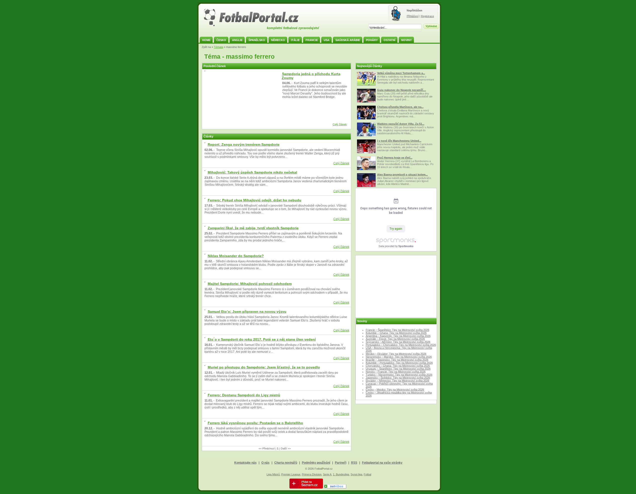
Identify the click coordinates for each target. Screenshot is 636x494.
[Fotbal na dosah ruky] (255, 25)
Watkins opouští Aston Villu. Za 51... (400, 123)
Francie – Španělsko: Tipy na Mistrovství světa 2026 (397, 329)
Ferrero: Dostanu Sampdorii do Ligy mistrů (244, 395)
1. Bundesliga (341, 474)
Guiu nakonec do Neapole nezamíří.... (401, 90)
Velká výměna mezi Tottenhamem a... (401, 73)
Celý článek (340, 124)
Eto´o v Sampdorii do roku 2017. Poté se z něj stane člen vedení (262, 339)
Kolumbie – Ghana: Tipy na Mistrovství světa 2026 (396, 332)
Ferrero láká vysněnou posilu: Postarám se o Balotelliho (255, 423)
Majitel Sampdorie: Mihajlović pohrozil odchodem (250, 284)
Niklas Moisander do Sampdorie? (236, 256)
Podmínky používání (316, 462)
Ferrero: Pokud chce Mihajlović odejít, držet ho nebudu (254, 200)
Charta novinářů (285, 462)
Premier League (290, 474)
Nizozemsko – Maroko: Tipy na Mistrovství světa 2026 (399, 356)
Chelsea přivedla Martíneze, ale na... (400, 106)
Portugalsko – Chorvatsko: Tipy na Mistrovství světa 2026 (401, 344)
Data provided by (396, 246)
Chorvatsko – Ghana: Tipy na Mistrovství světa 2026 (398, 365)
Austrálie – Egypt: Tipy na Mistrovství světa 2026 (395, 338)
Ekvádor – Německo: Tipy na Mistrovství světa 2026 (397, 380)
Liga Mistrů (273, 474)
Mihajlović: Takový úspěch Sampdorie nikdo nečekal (252, 172)
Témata (218, 46)
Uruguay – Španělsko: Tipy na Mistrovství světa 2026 (398, 368)
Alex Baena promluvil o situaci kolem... (402, 174)
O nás (265, 462)
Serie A (327, 474)
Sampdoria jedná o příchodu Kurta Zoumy (311, 76)
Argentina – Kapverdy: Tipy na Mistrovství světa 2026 (398, 335)
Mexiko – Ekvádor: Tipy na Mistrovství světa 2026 (396, 353)
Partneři (340, 462)
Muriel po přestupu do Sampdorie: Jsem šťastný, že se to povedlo (264, 367)
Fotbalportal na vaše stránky (382, 462)
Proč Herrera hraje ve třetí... (394, 157)
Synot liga (356, 474)
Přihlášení (413, 16)
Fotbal (367, 474)
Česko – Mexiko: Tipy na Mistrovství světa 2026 (395, 389)
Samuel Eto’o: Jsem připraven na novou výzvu (247, 312)
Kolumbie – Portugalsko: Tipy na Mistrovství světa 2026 (399, 362)
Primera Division (311, 474)
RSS (354, 462)
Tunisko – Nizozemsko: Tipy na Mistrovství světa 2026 (399, 374)
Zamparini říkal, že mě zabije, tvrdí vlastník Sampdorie (253, 228)
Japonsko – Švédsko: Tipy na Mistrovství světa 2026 (398, 377)
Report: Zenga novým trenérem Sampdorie (243, 144)
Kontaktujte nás (245, 462)
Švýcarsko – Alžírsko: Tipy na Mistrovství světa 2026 (398, 341)
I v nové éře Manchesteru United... (399, 140)
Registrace (427, 16)
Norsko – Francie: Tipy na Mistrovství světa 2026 (396, 371)
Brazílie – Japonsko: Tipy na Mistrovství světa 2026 (397, 359)
